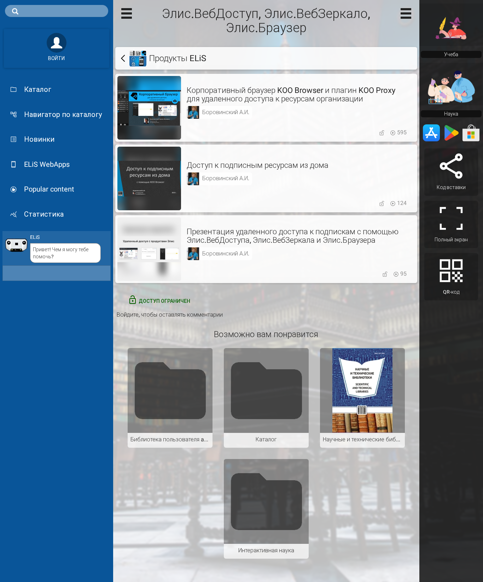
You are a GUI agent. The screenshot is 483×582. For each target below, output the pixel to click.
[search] (56, 11)
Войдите (128, 314)
